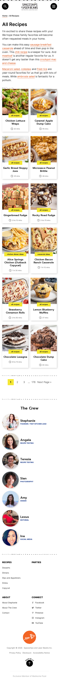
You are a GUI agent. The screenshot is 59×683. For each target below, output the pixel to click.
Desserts (6, 568)
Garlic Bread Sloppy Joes (15, 169)
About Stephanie (9, 602)
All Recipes (15, 115)
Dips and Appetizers (11, 578)
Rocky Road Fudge (43, 215)
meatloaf (7, 55)
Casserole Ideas (43, 254)
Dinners (5, 573)
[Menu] (53, 6)
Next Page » (44, 383)
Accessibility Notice (41, 653)
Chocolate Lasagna (15, 357)
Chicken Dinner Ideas (15, 254)
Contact (5, 613)
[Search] (5, 6)
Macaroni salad (11, 69)
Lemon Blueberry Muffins (43, 311)
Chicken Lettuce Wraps (15, 122)
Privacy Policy (15, 653)
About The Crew (9, 607)
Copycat (6, 588)
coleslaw (26, 69)
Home (4, 16)
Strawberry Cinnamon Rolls (15, 311)
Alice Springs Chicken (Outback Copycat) (15, 262)
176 (34, 382)
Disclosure (27, 653)
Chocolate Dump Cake (43, 358)
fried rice (42, 69)
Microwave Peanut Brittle (44, 169)
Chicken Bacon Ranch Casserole (44, 261)
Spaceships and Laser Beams (29, 6)
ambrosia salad (26, 76)
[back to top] (29, 662)
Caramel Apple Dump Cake (44, 122)
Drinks (5, 583)
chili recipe (21, 52)
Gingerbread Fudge (15, 215)
